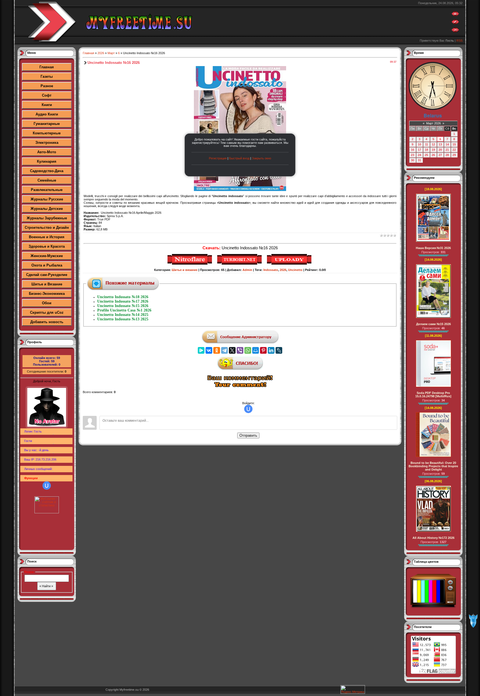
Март (111, 53)
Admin (247, 270)
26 (433, 155)
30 (412, 160)
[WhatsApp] (247, 350)
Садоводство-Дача (46, 171)
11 (426, 144)
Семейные (47, 180)
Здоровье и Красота (47, 246)
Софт (46, 95)
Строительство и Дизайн (47, 227)
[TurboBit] (240, 263)
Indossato (270, 270)
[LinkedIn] (271, 350)
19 (433, 149)
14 (447, 144)
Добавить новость (46, 322)
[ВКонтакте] (209, 350)
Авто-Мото (46, 152)
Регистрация (218, 158)
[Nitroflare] (190, 263)
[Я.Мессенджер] (201, 350)
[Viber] (240, 350)
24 (419, 155)
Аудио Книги (47, 114)
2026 (101, 53)
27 (440, 155)
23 (412, 155)
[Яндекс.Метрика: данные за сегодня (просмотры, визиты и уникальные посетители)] (353, 689)
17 (419, 149)
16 (412, 149)
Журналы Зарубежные (47, 218)
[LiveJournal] (279, 350)
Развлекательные (46, 190)
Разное (47, 86)
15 (454, 144)
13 (440, 144)
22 (454, 149)
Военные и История (46, 237)
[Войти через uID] (46, 485)
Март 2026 (433, 123)
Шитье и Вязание (46, 284)
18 (426, 149)
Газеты (47, 76)
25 (426, 155)
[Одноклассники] (216, 350)
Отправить (248, 435)
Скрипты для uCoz (47, 312)
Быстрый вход (239, 158)
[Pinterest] (263, 350)
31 (419, 160)
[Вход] (455, 31)
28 (447, 155)
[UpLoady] (290, 263)
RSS (459, 40)
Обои (46, 303)
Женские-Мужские (47, 256)
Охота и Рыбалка (46, 265)
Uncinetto (295, 270)
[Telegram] (224, 350)
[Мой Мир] (255, 350)
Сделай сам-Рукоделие (46, 275)
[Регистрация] (455, 23)
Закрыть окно (261, 158)
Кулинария (46, 161)
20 (440, 149)
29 (454, 155)
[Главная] (455, 15)
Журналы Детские (47, 209)
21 (447, 149)
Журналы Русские (47, 199)
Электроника (46, 142)
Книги (47, 105)
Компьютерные (47, 133)
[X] (232, 350)
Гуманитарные (47, 124)
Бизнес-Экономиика (47, 294)
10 (419, 144)
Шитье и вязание (185, 270)
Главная (46, 67)
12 (433, 144)
